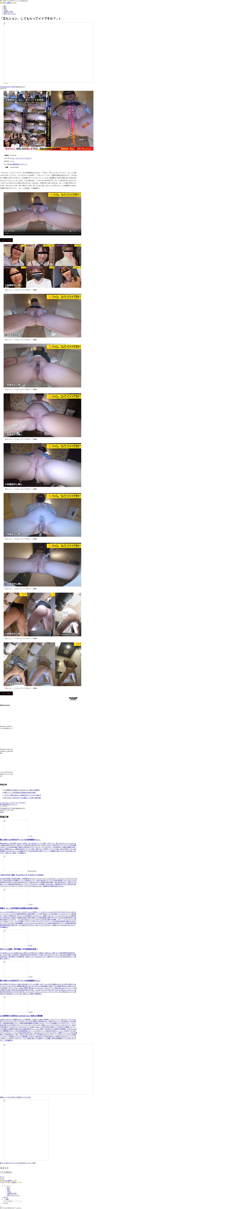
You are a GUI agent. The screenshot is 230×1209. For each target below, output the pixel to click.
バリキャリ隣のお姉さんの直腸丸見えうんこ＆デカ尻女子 (22, 795)
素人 (8, 1188)
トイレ (12, 161)
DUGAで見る (6, 240)
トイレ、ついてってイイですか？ (21, 158)
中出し (9, 1191)
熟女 (8, 1189)
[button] (23, 86)
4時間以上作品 (12, 1193)
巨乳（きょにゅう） (13, 1195)
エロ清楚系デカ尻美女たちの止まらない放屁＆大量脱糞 (22, 790)
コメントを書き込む (6, 1172)
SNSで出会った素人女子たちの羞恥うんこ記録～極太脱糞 (22, 798)
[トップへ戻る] (0, 1206)
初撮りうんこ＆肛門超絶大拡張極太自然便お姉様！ (20, 792)
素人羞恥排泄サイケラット (18, 164)
